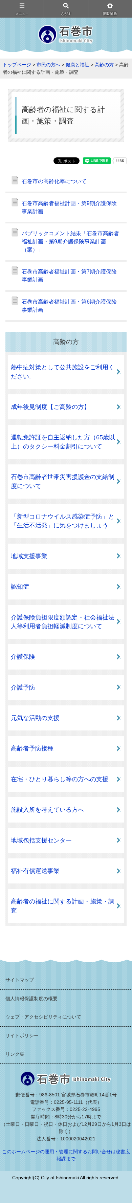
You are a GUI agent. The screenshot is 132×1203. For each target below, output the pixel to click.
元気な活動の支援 (35, 718)
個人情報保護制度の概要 (31, 998)
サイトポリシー (22, 1035)
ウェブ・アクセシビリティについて (43, 1017)
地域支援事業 (29, 556)
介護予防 (23, 687)
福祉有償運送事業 (35, 871)
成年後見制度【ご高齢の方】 (50, 406)
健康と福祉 (77, 64)
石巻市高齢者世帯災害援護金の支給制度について (62, 481)
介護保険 (23, 656)
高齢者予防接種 (32, 748)
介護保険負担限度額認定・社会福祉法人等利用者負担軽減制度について (62, 622)
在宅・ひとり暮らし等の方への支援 (59, 779)
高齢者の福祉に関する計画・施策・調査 (62, 906)
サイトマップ (19, 980)
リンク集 (14, 1054)
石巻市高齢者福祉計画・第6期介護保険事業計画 (69, 306)
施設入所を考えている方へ (47, 809)
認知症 (20, 586)
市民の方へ (48, 64)
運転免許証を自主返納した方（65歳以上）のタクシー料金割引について (63, 442)
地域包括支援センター (41, 840)
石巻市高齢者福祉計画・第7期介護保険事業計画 (69, 276)
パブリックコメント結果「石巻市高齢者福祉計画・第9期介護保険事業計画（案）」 (70, 242)
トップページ (17, 64)
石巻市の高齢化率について (54, 181)
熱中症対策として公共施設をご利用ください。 (62, 371)
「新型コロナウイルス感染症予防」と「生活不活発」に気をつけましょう (62, 521)
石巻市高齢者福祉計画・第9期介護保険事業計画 (69, 207)
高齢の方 (104, 64)
